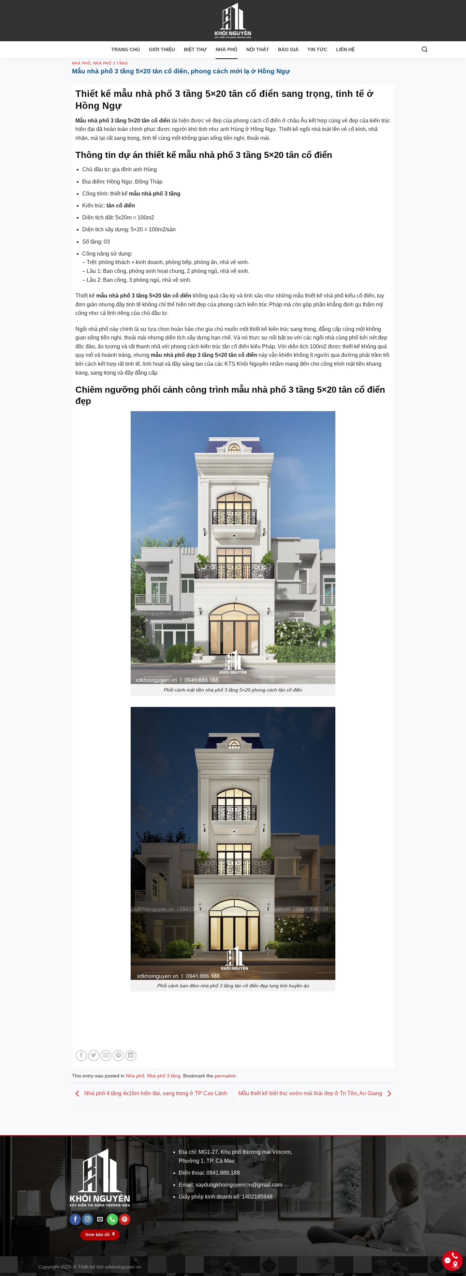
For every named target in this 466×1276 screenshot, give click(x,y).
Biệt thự (195, 49)
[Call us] (112, 1219)
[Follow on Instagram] (87, 1219)
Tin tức (317, 49)
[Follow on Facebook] (75, 1219)
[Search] (424, 49)
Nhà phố (226, 49)
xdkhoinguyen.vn (123, 1267)
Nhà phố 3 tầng (110, 63)
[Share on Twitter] (93, 1055)
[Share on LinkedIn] (130, 1055)
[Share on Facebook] (81, 1055)
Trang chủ (125, 49)
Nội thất (257, 49)
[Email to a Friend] (106, 1055)
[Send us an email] (100, 1219)
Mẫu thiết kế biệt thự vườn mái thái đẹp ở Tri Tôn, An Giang (310, 1093)
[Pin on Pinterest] (118, 1055)
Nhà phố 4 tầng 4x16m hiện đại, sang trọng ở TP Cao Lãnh (155, 1093)
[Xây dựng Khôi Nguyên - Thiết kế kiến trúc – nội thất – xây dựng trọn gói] (233, 20)
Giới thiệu (162, 49)
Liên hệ (345, 49)
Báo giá (288, 49)
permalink (225, 1075)
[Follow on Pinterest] (124, 1219)
